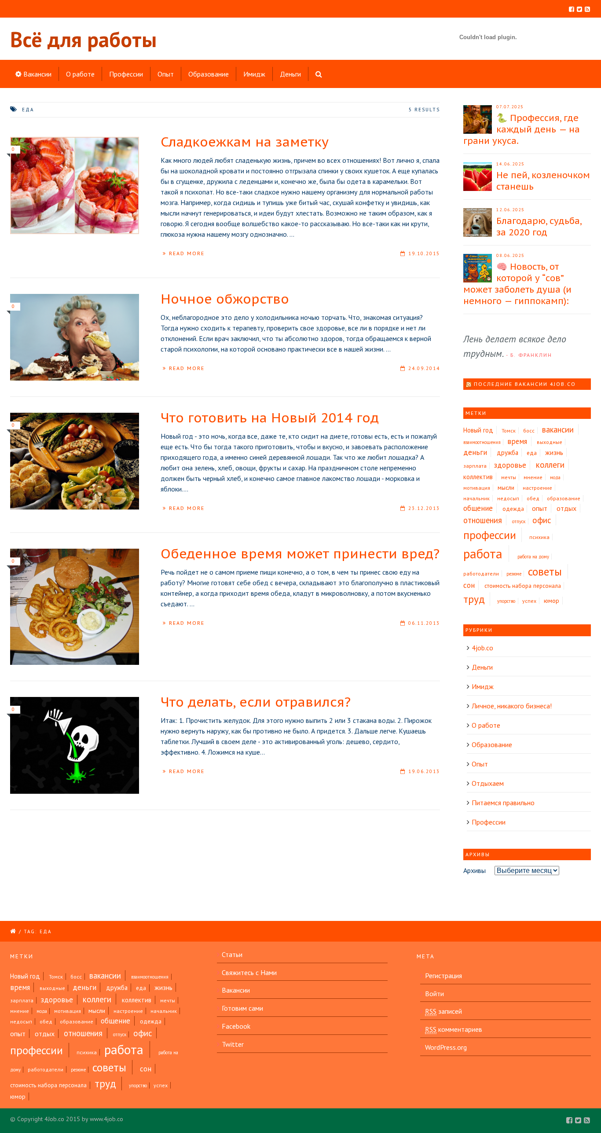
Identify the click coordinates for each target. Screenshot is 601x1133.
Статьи (232, 954)
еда (532, 453)
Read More (187, 253)
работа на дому (533, 557)
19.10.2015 (424, 253)
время (517, 441)
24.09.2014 (424, 368)
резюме (513, 574)
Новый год (478, 430)
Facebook (236, 1026)
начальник (476, 498)
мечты (508, 477)
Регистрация (443, 975)
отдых (566, 508)
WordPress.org (446, 1047)
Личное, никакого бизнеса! (512, 705)
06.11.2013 (424, 623)
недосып (508, 498)
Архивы (474, 870)
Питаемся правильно (503, 802)
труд (474, 599)
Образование (208, 74)
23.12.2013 (424, 508)
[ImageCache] (74, 607)
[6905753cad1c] (74, 461)
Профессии (126, 74)
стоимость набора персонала (522, 586)
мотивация (476, 487)
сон (469, 585)
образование (563, 498)
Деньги (290, 74)
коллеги (550, 464)
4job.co (482, 647)
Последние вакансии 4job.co (525, 384)
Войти (434, 993)
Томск (509, 430)
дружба (507, 452)
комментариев (453, 1029)
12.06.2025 (510, 210)
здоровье (510, 465)
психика (539, 537)
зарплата (475, 465)
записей (443, 1011)
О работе (80, 74)
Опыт (166, 74)
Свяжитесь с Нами (249, 972)
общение (478, 508)
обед (533, 498)
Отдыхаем (488, 783)
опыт (539, 508)
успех (529, 601)
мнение (533, 477)
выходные (549, 442)
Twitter (233, 1044)
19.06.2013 (424, 771)
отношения (482, 520)
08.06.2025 (510, 255)
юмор (551, 601)
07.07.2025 (510, 107)
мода (555, 477)
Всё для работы (83, 39)
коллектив (478, 477)
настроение (537, 487)
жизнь (554, 452)
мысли (506, 487)
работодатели (481, 573)
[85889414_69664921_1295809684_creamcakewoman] (74, 337)
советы (545, 571)
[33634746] (74, 745)
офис (541, 519)
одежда (513, 509)
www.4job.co (106, 1119)
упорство (506, 601)
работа (482, 553)
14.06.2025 (510, 164)
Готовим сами (242, 1008)
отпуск (518, 521)
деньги (475, 452)
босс (529, 430)
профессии (489, 535)
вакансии (558, 429)
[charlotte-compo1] (74, 185)
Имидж (254, 74)
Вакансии (36, 74)
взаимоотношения (482, 442)
